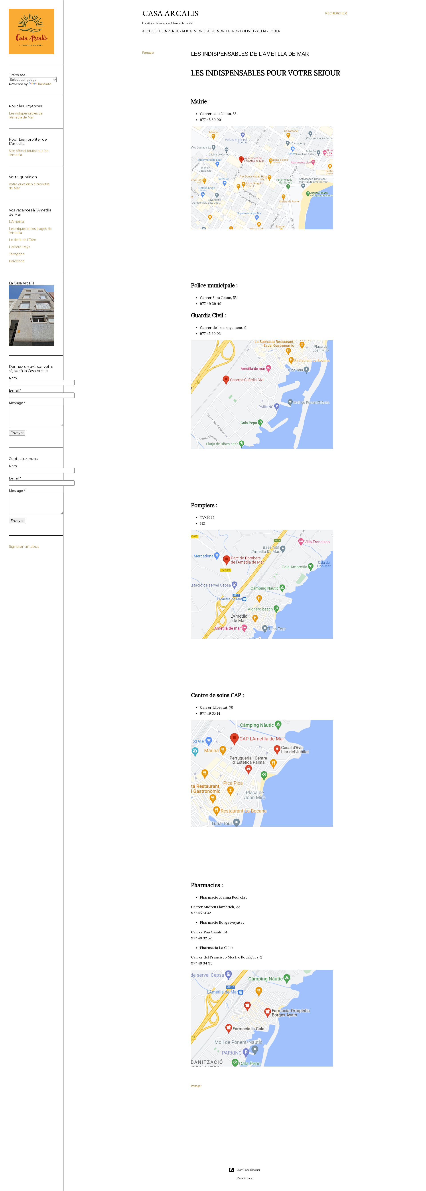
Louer (274, 31)
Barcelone (17, 261)
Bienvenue (169, 31)
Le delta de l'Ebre (22, 240)
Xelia (261, 31)
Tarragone (16, 254)
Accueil (149, 31)
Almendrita (218, 31)
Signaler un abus (24, 546)
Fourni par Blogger (248, 1169)
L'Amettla (16, 222)
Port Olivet (243, 31)
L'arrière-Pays (19, 247)
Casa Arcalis (170, 13)
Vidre (199, 31)
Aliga (187, 31)
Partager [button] (148, 52)
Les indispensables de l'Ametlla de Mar (26, 115)
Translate (44, 84)
